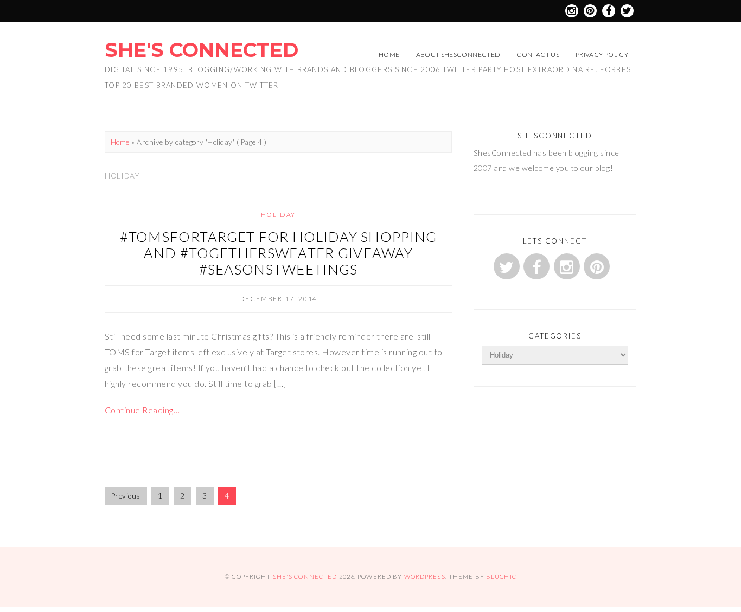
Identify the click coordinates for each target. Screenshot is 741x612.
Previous (125, 496)
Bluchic (501, 576)
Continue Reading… (142, 410)
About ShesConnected (458, 54)
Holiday (278, 215)
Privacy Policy (602, 54)
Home (389, 54)
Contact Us (537, 54)
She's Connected (201, 50)
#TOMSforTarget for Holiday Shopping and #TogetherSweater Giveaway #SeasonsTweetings (278, 252)
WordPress (424, 576)
